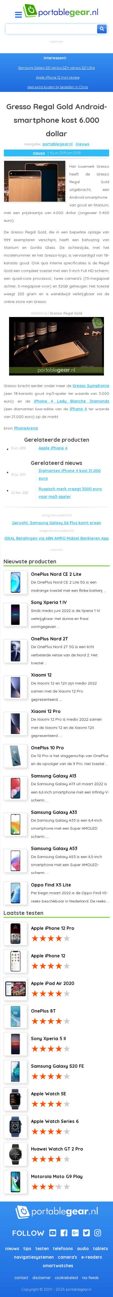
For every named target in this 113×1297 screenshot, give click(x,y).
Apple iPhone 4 (39, 448)
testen (42, 1248)
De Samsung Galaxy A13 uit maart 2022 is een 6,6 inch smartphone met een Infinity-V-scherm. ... (70, 788)
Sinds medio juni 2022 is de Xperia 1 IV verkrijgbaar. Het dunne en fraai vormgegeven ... (65, 614)
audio (83, 1248)
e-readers (91, 1257)
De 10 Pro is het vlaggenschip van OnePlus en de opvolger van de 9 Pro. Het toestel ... (69, 755)
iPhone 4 (78, 408)
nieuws (82, 144)
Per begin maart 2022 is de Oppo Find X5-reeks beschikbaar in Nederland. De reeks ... (70, 893)
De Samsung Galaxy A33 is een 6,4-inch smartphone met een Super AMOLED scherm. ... (66, 824)
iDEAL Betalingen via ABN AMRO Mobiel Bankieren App (56, 538)
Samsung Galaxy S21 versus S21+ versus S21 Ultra (56, 67)
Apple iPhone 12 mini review (58, 77)
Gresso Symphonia (90, 385)
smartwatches (58, 1265)
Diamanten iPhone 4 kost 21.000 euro (56, 474)
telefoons (63, 1248)
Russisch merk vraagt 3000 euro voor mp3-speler (56, 492)
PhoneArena (26, 428)
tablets (100, 1248)
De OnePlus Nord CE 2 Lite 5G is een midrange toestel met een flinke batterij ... (68, 582)
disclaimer (41, 1277)
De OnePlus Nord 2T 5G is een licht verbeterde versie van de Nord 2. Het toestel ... (64, 650)
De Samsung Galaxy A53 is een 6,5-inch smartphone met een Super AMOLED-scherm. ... (66, 860)
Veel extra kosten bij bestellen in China (57, 87)
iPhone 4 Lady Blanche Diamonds (71, 401)
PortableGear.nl (58, 144)
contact (21, 1277)
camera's (67, 1257)
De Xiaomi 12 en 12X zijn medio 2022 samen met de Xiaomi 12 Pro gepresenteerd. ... (64, 687)
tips (27, 1248)
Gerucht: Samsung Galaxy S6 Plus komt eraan (56, 522)
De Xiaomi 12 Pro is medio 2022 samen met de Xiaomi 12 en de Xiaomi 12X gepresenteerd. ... (66, 723)
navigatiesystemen (34, 1257)
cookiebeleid (66, 1277)
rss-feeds (90, 1277)
